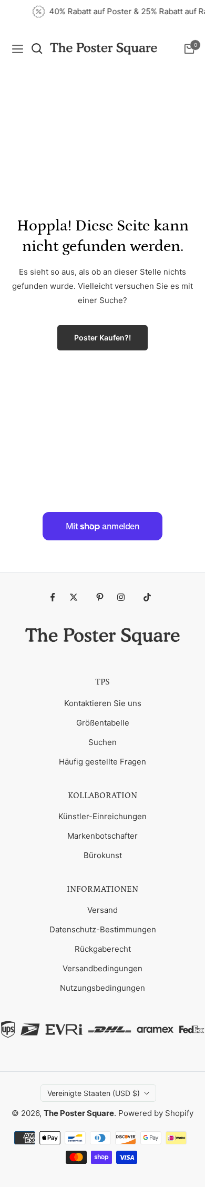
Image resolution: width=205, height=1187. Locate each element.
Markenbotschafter (102, 836)
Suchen (102, 742)
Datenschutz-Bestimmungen (102, 929)
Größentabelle (102, 723)
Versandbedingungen (102, 968)
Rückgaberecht (103, 949)
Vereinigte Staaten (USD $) (93, 1093)
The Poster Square (79, 1113)
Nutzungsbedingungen (102, 988)
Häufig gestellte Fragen (102, 762)
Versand (102, 910)
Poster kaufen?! (102, 337)
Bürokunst (103, 855)
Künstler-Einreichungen (102, 816)
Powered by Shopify (155, 1113)
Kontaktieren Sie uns (102, 703)
